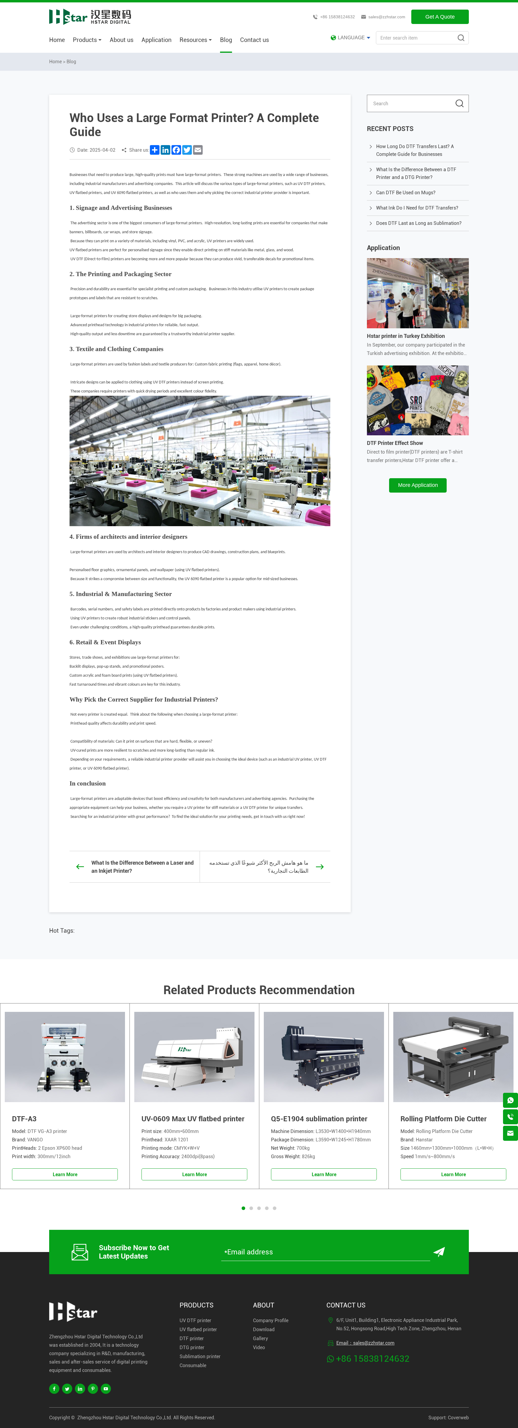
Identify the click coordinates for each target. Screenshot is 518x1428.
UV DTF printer (195, 1320)
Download (264, 1329)
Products (85, 39)
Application (156, 39)
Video (259, 1347)
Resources (193, 39)
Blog (226, 39)
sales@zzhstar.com (386, 16)
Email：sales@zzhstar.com (365, 1343)
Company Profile (270, 1320)
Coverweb (458, 1418)
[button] (243, 1208)
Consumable (193, 1365)
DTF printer (192, 1338)
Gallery (260, 1338)
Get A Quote (440, 17)
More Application (418, 485)
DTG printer (192, 1347)
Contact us (254, 39)
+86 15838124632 (337, 16)
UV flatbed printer (198, 1329)
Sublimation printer (200, 1356)
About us (121, 39)
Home (57, 39)
